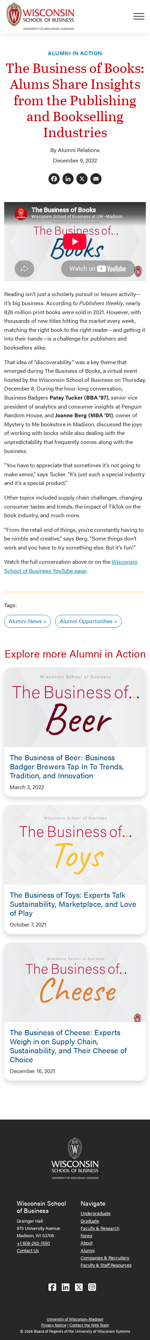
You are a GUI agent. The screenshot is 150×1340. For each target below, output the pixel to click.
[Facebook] (54, 179)
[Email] (96, 179)
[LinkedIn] (68, 179)
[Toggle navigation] (141, 16)
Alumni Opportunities (86, 621)
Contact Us (28, 1250)
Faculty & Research (100, 1228)
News (86, 1235)
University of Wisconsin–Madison (75, 1319)
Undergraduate (96, 1213)
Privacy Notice (53, 1325)
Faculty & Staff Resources (106, 1265)
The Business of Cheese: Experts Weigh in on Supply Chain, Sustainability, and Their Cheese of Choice (68, 1045)
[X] (82, 179)
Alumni (88, 1250)
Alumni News (25, 621)
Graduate (90, 1220)
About (86, 1242)
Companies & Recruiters (105, 1257)
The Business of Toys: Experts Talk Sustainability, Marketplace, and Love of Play (73, 903)
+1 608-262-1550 (33, 1243)
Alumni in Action (75, 53)
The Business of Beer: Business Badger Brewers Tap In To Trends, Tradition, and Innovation (67, 766)
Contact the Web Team (89, 1325)
